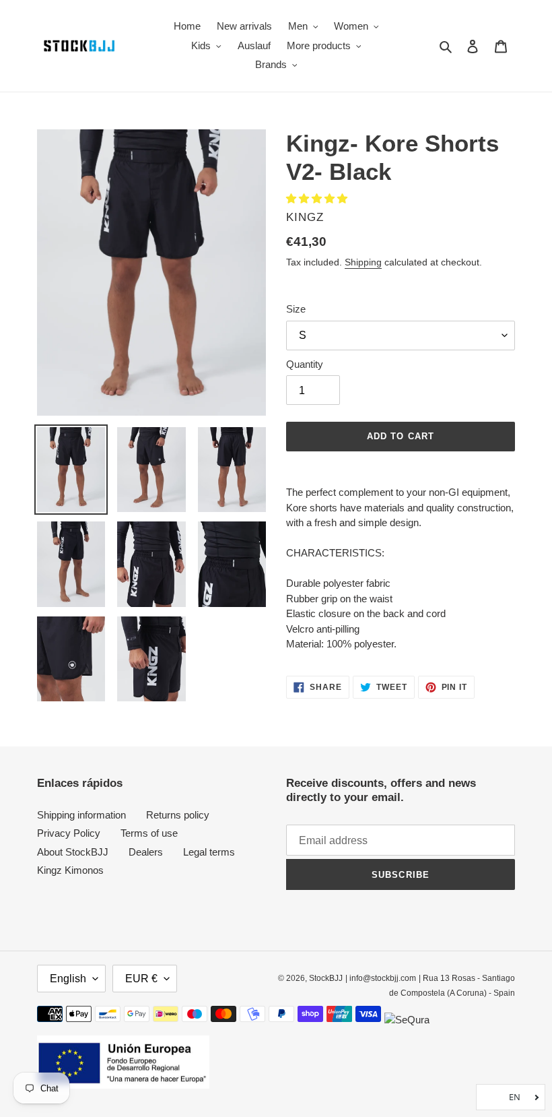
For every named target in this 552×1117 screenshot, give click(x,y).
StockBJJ (326, 978)
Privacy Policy (68, 833)
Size (296, 309)
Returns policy (177, 815)
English (68, 978)
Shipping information (81, 815)
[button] (318, 198)
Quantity (304, 364)
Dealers (146, 852)
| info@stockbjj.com (380, 978)
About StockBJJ (72, 852)
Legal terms (209, 852)
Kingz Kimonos (70, 870)
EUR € (141, 978)
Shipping (363, 262)
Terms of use (149, 833)
